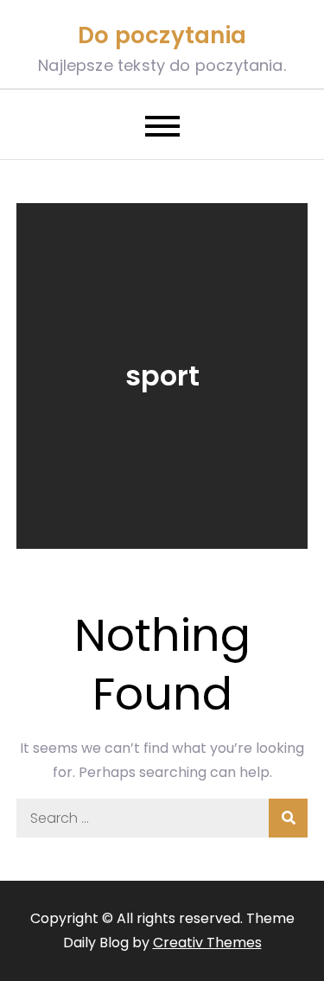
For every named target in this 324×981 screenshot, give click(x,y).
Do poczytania (162, 35)
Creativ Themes (207, 942)
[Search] (288, 818)
